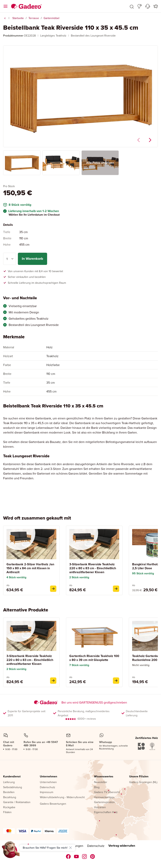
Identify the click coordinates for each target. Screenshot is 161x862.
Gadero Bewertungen (53, 804)
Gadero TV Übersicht (107, 792)
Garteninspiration (104, 802)
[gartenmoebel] (5, 18)
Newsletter (100, 782)
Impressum (46, 792)
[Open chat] (11, 851)
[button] (131, 6)
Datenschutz (47, 787)
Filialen (7, 812)
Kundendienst (12, 776)
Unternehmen (48, 776)
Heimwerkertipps (104, 797)
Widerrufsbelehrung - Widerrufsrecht (62, 797)
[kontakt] (147, 6)
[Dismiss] (70, 847)
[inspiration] (139, 6)
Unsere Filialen (138, 776)
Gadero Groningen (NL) (143, 782)
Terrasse (33, 18)
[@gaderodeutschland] (76, 856)
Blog (97, 787)
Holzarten (100, 807)
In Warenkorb (32, 258)
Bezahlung (9, 797)
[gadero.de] (84, 856)
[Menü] (5, 6)
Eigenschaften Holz (106, 812)
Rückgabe (9, 807)
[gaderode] (92, 856)
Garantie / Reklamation (16, 802)
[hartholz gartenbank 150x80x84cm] (53, 589)
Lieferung (9, 782)
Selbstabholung (12, 787)
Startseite (18, 18)
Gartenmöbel (51, 18)
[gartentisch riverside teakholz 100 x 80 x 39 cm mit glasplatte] (116, 680)
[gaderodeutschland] (68, 856)
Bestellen (9, 792)
